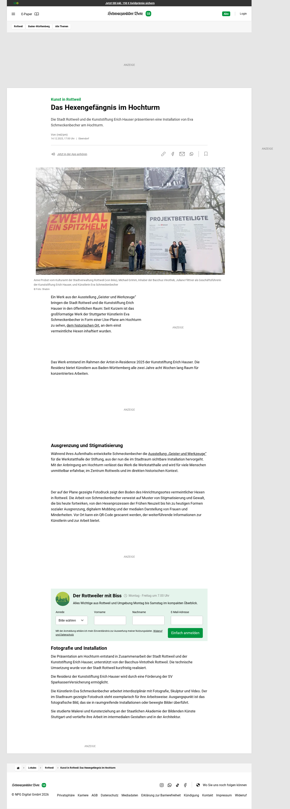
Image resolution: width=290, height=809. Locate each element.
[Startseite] (18, 768)
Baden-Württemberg (39, 26)
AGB (95, 795)
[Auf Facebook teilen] (173, 154)
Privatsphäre (66, 795)
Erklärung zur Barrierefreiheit (161, 795)
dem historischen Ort (83, 325)
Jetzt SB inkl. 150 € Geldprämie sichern (130, 3)
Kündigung (191, 795)
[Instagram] (162, 785)
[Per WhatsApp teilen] (191, 154)
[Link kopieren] (163, 154)
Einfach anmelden (185, 633)
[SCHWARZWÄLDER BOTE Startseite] (129, 14)
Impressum (224, 795)
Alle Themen (61, 26)
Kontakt (207, 795)
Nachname (139, 612)
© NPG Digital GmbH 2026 (30, 794)
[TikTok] (177, 785)
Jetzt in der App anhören (72, 154)
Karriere (83, 795)
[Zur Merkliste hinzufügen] (205, 154)
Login (243, 13)
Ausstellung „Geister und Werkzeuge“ (177, 454)
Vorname (99, 612)
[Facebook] (185, 785)
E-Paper (26, 14)
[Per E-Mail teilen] (182, 154)
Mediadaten (130, 795)
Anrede (60, 612)
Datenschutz (109, 795)
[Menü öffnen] (13, 14)
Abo (226, 13)
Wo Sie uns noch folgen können (225, 785)
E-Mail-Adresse (180, 612)
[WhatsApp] (170, 785)
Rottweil (18, 26)
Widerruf (241, 795)
